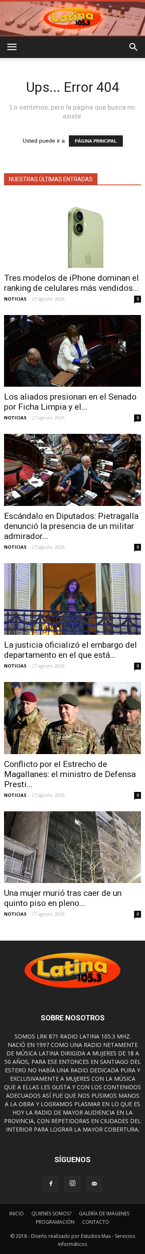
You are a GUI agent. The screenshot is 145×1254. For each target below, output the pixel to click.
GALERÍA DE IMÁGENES (104, 1213)
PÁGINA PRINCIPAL (96, 141)
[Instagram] (72, 1184)
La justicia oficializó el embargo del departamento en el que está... (70, 650)
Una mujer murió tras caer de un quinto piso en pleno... (63, 898)
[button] (133, 47)
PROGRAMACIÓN (55, 1222)
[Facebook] (51, 1184)
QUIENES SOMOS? (51, 1213)
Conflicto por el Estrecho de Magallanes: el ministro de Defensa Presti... (70, 774)
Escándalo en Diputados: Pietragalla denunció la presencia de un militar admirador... (71, 526)
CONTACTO (95, 1222)
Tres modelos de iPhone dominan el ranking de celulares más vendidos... (71, 283)
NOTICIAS (15, 299)
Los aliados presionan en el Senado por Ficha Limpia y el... (70, 402)
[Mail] (94, 1184)
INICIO (16, 1213)
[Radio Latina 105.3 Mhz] (72, 18)
